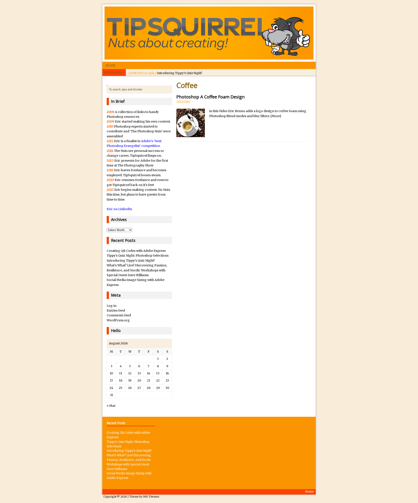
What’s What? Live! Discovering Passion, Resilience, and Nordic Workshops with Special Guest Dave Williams (137, 270)
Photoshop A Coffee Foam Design (210, 97)
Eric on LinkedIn (119, 209)
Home (110, 65)
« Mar (111, 406)
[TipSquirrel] (209, 33)
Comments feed (119, 315)
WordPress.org (118, 320)
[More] (276, 116)
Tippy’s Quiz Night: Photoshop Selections (138, 255)
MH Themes (151, 496)
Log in (111, 306)
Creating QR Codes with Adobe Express (136, 251)
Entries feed (116, 310)
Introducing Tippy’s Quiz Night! (165, 72)
